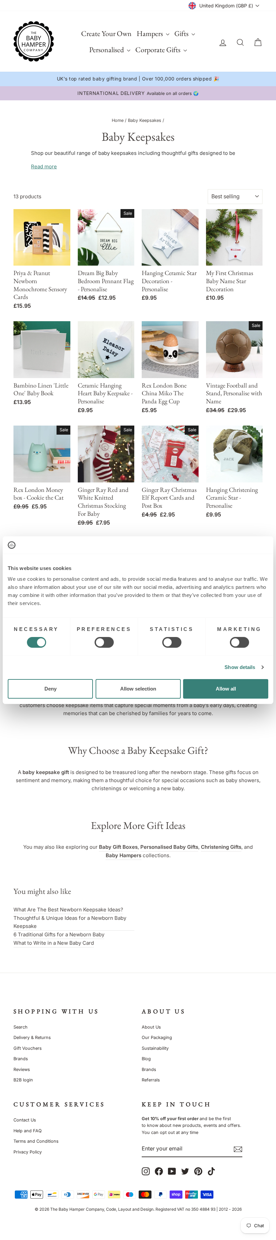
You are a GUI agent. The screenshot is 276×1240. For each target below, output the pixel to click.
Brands (20, 1058)
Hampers (150, 33)
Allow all (226, 689)
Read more (44, 166)
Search (20, 1027)
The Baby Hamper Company (77, 1209)
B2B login (23, 1079)
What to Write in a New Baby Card (53, 943)
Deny (50, 689)
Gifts (182, 33)
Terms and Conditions (36, 1141)
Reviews (21, 1069)
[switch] (104, 642)
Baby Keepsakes (144, 120)
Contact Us (24, 1119)
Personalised (107, 50)
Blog (146, 1058)
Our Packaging (157, 1037)
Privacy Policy (27, 1151)
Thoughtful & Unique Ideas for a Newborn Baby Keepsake (69, 922)
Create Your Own (106, 33)
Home (118, 120)
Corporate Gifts (158, 50)
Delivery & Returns (32, 1037)
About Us (151, 1027)
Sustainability (155, 1048)
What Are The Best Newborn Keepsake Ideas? (68, 909)
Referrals (151, 1079)
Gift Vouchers (27, 1048)
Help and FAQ (27, 1130)
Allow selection (138, 689)
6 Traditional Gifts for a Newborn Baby (58, 934)
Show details (240, 667)
